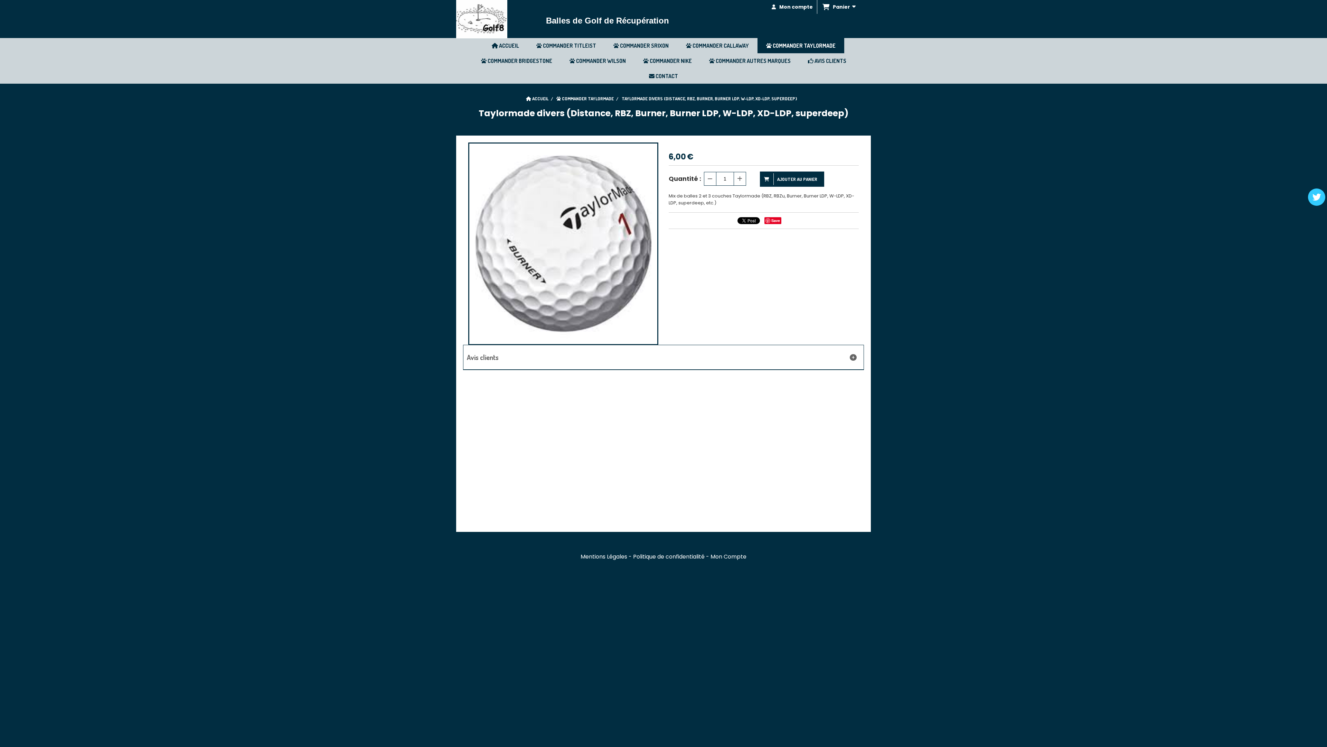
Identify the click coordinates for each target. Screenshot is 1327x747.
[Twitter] (1316, 197)
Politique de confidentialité (669, 557)
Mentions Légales (604, 557)
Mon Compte (728, 557)
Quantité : (685, 178)
